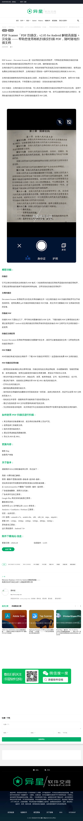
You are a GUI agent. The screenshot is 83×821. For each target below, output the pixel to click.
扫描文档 (65, 564)
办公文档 (11, 30)
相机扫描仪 (72, 564)
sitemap (72, 812)
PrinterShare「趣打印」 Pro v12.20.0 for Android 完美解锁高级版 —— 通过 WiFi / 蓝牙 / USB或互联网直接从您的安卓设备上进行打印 (68, 632)
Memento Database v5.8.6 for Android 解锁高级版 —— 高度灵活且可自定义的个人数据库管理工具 (21, 581)
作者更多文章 (16, 606)
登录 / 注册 (23, 2)
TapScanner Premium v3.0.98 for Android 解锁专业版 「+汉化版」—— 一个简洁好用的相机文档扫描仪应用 (41, 631)
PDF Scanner (27, 564)
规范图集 (54, 20)
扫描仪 (58, 564)
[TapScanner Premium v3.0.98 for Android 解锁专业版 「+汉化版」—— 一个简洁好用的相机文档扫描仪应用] (41, 619)
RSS (60, 812)
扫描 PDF (51, 564)
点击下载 (8, 549)
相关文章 (5, 606)
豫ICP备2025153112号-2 (48, 818)
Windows (40, 20)
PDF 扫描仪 (36, 564)
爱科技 (13, 590)
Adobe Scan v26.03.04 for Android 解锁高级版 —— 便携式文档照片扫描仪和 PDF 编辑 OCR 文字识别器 (14, 631)
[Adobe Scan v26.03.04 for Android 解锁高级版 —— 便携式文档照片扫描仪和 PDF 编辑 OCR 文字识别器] (14, 619)
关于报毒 (49, 812)
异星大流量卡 (63, 20)
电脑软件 (47, 20)
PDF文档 (44, 564)
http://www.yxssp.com (16, 594)
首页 (17, 20)
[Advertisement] (41, 53)
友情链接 (11, 812)
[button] (78, 21)
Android (34, 20)
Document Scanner (14, 564)
